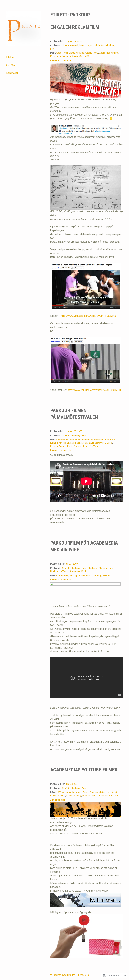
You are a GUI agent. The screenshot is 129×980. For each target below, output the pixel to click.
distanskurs (105, 792)
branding (97, 575)
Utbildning (103, 795)
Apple (102, 53)
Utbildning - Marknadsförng (100, 568)
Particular (63, 56)
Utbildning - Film (78, 435)
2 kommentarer (57, 800)
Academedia (62, 440)
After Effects (69, 53)
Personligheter (77, 45)
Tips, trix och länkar (94, 45)
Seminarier (12, 73)
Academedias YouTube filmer (84, 770)
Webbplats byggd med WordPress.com (69, 975)
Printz (70, 446)
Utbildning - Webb (78, 571)
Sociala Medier (81, 446)
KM (60, 443)
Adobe (59, 53)
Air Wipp (80, 53)
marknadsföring (73, 795)
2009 (58, 792)
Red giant (73, 56)
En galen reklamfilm (74, 27)
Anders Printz (91, 53)
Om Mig (10, 65)
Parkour (54, 56)
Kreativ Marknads (71, 443)
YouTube (94, 446)
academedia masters (80, 440)
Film (107, 440)
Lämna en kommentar (61, 60)
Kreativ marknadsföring (92, 443)
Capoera (94, 792)
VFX (87, 56)
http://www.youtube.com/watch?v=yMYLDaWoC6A (89, 316)
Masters (108, 443)
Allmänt (65, 45)
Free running (112, 53)
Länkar (10, 57)
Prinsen (62, 446)
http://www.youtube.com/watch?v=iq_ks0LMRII (94, 390)
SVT (81, 56)
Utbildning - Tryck (59, 571)
